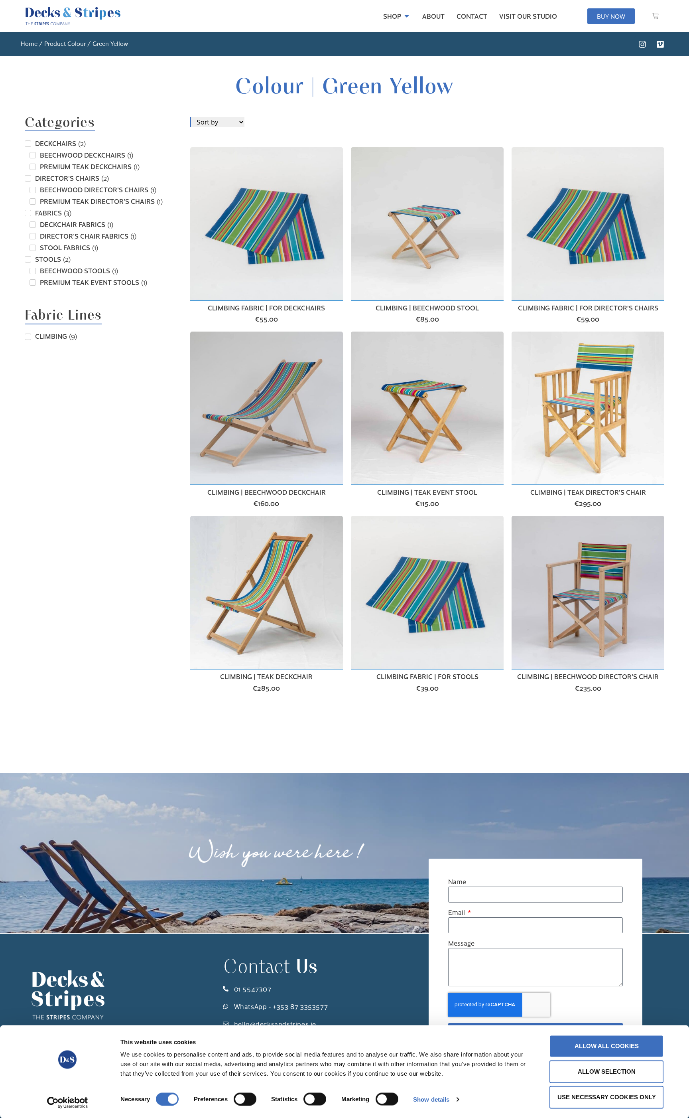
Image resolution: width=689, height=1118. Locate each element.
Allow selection (607, 1071)
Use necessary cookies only (606, 1097)
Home (29, 43)
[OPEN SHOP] (406, 16)
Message (461, 943)
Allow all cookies (607, 1046)
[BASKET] (655, 16)
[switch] (245, 1098)
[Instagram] (642, 44)
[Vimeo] (660, 44)
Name (457, 882)
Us (270, 968)
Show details (431, 1099)
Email (457, 913)
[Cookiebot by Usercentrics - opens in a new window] (67, 1102)
